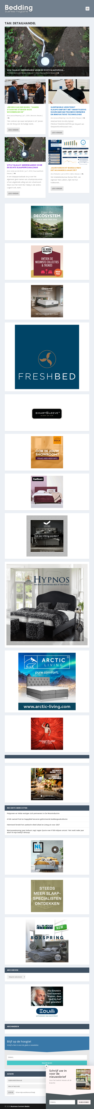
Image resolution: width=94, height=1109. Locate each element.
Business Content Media (20, 1106)
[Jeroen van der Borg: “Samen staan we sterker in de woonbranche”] (25, 91)
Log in (10, 1092)
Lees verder (13, 130)
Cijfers (72, 174)
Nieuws (52, 73)
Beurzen (33, 116)
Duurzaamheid (45, 73)
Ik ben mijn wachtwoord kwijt (25, 1092)
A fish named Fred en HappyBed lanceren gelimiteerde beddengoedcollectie (37, 819)
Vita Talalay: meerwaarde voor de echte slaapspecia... (36, 70)
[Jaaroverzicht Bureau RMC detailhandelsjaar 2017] (68, 152)
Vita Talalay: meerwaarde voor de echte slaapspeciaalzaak (24, 166)
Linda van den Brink (23, 73)
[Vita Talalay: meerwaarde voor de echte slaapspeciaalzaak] (25, 149)
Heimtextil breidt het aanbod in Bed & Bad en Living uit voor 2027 (33, 825)
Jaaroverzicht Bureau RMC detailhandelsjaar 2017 (66, 169)
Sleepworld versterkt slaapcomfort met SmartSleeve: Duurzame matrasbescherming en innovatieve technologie (69, 111)
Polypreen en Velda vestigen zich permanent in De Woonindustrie (33, 813)
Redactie (57, 174)
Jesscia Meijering (16, 116)
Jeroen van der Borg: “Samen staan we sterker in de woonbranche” (23, 109)
